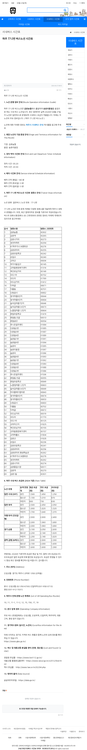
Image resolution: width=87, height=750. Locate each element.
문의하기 (82, 731)
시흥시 (70, 108)
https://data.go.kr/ (26, 680)
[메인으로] (2, 19)
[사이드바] (84, 19)
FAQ (75, 3)
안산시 (70, 103)
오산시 (70, 113)
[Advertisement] (20, 61)
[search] (65, 10)
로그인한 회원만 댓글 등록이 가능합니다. (33, 709)
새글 (12, 3)
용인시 (70, 64)
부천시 (70, 74)
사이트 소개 (6, 728)
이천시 (70, 94)
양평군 (70, 118)
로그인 (68, 3)
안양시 (70, 69)
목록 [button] (59, 90)
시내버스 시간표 (79, 32)
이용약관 (63, 731)
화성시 (70, 99)
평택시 (70, 84)
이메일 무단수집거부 (35, 728)
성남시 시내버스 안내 (73, 129)
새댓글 (68, 135)
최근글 (68, 124)
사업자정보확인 (45, 737)
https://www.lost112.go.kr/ (29, 658)
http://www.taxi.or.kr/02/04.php (31, 667)
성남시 (70, 50)
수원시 (70, 60)
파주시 (70, 89)
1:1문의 (82, 3)
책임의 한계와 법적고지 (53, 728)
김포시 (70, 55)
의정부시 (71, 79)
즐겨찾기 (5, 3)
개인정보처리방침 (19, 728)
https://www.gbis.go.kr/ (15, 641)
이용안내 (73, 731)
